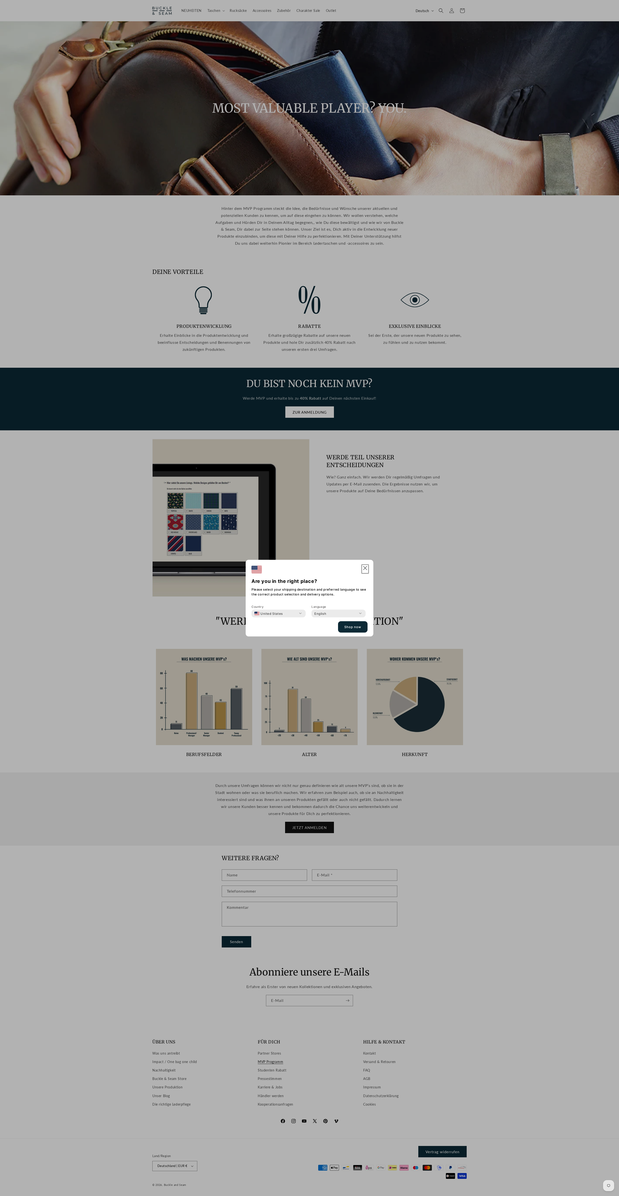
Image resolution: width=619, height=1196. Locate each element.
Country (257, 606)
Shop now (352, 627)
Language (318, 606)
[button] (365, 568)
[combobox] (268, 613)
